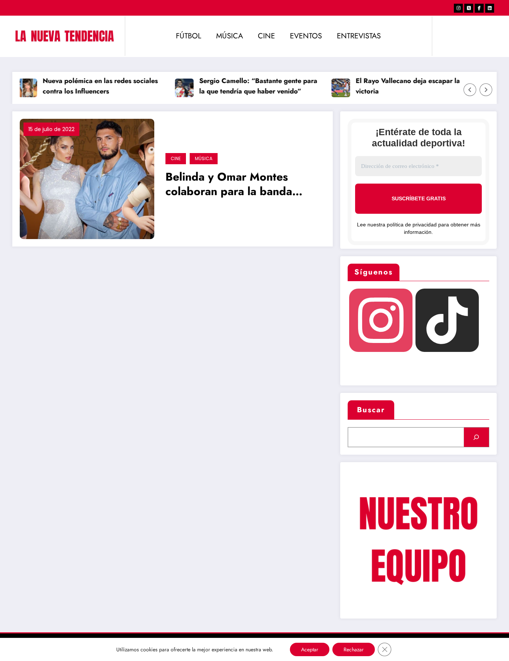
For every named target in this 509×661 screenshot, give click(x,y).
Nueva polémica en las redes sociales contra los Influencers (94, 86)
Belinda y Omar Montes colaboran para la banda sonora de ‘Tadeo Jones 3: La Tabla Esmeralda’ (241, 184)
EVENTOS (306, 36)
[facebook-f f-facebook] (479, 8)
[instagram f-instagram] (458, 8)
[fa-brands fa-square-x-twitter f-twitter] (468, 8)
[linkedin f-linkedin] (489, 8)
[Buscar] (476, 437)
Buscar (371, 409)
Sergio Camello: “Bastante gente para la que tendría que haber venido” (253, 86)
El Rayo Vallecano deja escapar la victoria (402, 86)
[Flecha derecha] (486, 90)
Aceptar (309, 649)
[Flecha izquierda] (470, 90)
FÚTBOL (188, 36)
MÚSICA (229, 36)
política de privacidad (412, 225)
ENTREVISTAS (359, 36)
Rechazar (354, 649)
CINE (266, 36)
